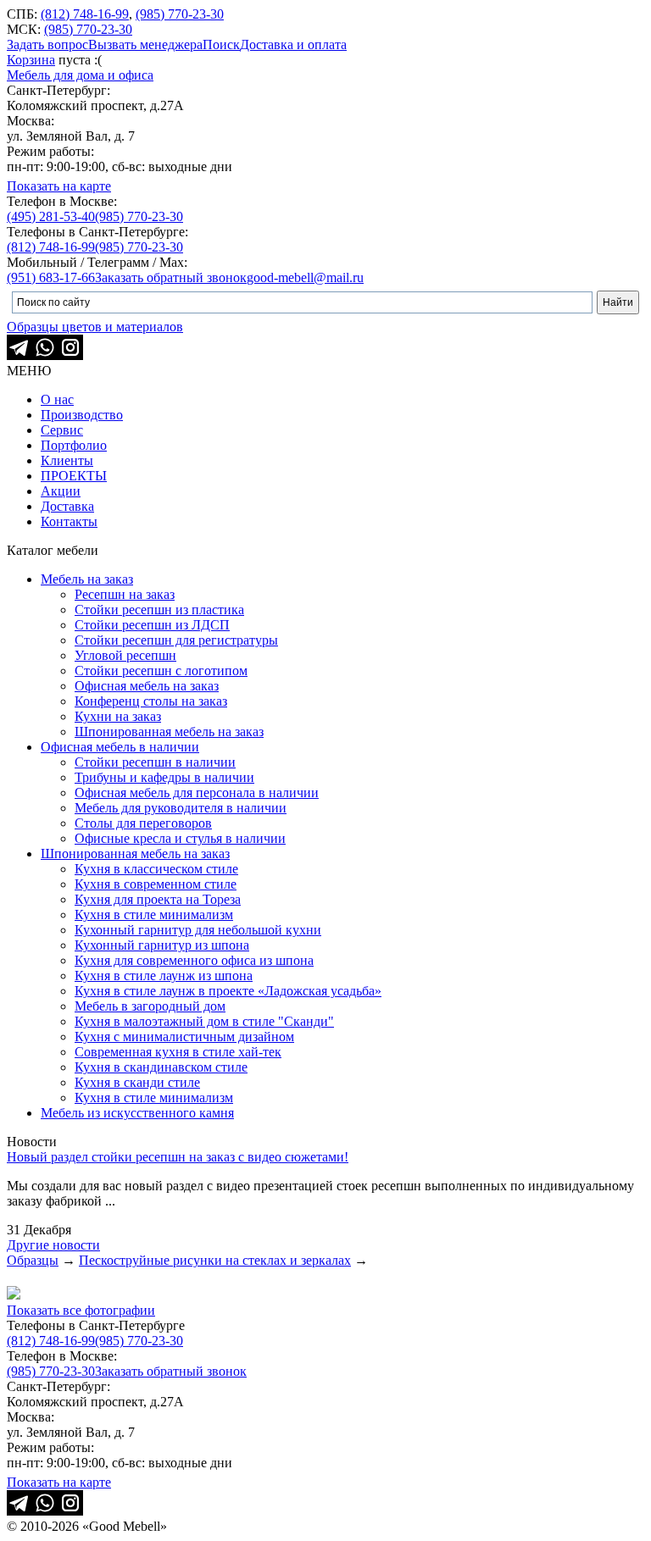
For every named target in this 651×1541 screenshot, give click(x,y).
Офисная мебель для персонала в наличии (197, 792)
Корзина (31, 60)
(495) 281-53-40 (51, 216)
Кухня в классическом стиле (156, 869)
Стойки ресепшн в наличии (155, 762)
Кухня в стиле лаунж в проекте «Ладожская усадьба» (228, 991)
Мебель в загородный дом (150, 1006)
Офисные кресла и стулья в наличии (180, 838)
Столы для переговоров (143, 823)
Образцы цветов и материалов (95, 326)
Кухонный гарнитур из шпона (162, 945)
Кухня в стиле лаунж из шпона (164, 975)
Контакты (69, 521)
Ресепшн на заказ (125, 594)
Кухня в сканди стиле (137, 1082)
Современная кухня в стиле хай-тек (178, 1052)
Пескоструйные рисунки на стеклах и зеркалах (215, 1260)
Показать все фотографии (81, 1310)
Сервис (62, 430)
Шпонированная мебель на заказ (169, 731)
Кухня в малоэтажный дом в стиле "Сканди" (204, 1021)
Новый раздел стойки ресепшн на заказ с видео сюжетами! (177, 1157)
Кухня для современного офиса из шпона (194, 960)
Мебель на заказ (87, 579)
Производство (82, 414)
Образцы (32, 1260)
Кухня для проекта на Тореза (158, 899)
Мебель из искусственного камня (137, 1113)
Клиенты (67, 460)
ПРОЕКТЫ (74, 475)
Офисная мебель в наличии (120, 747)
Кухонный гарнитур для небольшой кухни (198, 930)
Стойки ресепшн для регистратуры (176, 640)
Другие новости (53, 1245)
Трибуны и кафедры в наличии (164, 777)
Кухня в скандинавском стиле (161, 1067)
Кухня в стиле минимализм (154, 914)
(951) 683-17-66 (51, 277)
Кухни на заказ (118, 716)
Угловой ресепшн (125, 655)
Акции (61, 491)
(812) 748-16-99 (85, 14)
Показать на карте (59, 186)
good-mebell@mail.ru (305, 277)
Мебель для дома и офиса (80, 75)
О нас (57, 399)
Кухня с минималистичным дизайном (184, 1036)
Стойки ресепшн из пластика (159, 609)
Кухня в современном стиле (155, 884)
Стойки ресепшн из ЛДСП (152, 625)
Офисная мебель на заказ (147, 686)
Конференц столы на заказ (151, 701)
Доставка (67, 506)
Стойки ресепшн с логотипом (161, 670)
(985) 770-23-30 (180, 14)
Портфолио (74, 445)
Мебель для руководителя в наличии (181, 808)
